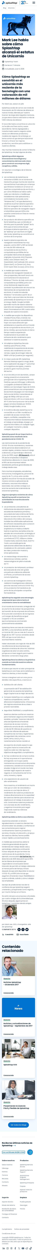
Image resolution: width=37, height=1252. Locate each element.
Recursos (5, 1179)
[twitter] (27, 929)
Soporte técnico (7, 1202)
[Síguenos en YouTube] (23, 1248)
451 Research (24, 455)
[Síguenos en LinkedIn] (3, 1248)
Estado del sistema (8, 1205)
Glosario (4, 1185)
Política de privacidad (21, 1229)
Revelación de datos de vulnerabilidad (9, 1210)
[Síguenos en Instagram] (7, 1248)
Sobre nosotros (8, 1160)
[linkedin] (19, 929)
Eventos (4, 1172)
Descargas (23, 1205)
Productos (24, 1160)
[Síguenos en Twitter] (19, 1248)
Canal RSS (9, 934)
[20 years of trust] (23, 3)
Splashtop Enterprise (27, 1183)
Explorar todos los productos (26, 1191)
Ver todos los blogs (18, 1125)
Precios (22, 1209)
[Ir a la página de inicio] (10, 3)
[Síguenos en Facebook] (15, 1248)
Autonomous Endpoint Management (25, 1177)
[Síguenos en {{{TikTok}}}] (30, 1248)
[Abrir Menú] (33, 2)
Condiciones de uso (9, 1234)
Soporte (5, 1197)
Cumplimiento (7, 1229)
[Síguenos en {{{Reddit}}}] (27, 1248)
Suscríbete (24, 934)
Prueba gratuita (25, 1202)
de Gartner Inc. (26, 856)
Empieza (23, 1197)
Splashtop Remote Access (26, 1166)
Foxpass (22, 1186)
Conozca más (9, 993)
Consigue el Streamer (9, 1214)
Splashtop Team (11, 62)
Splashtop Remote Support (26, 1171)
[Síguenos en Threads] (11, 1248)
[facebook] (23, 929)
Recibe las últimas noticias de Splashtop (17, 1144)
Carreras (5, 1175)
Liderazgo (5, 1168)
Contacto (5, 1182)
